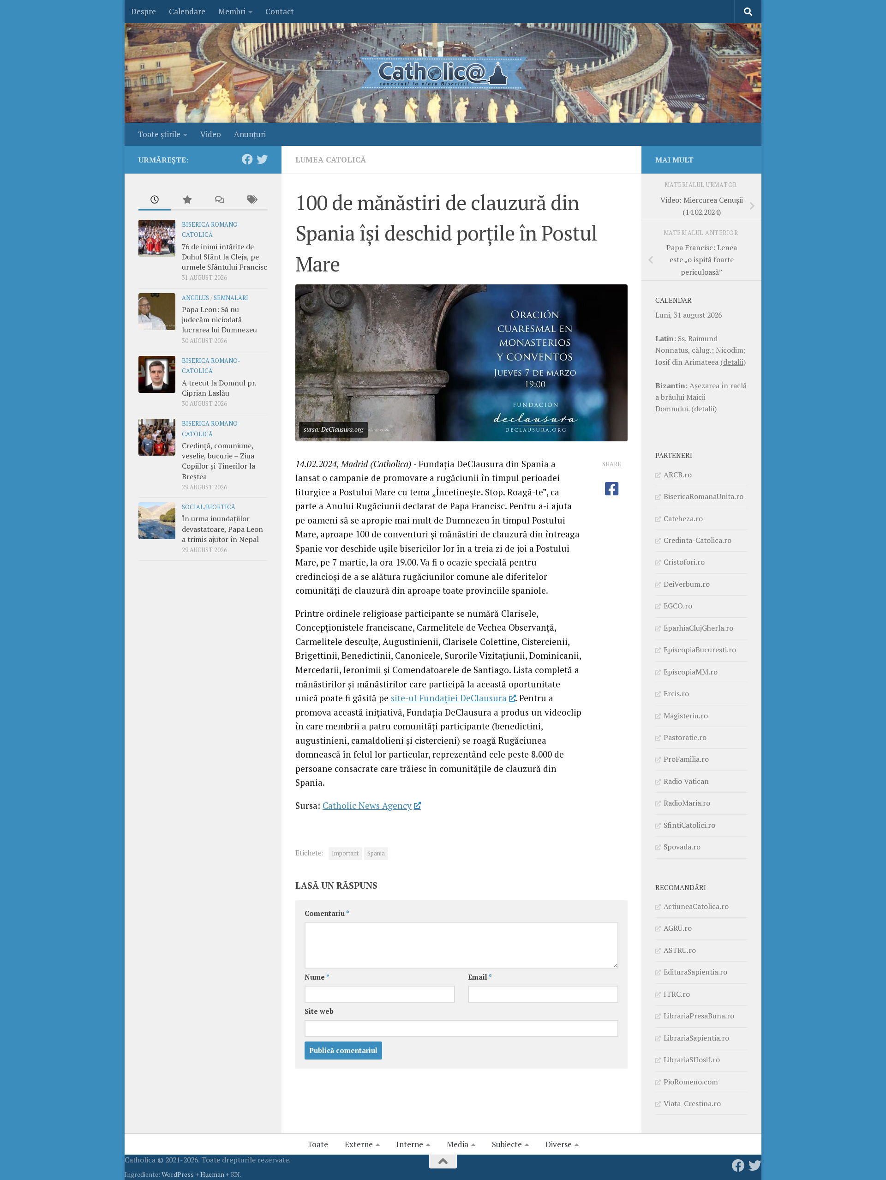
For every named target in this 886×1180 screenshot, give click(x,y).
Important (345, 853)
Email (480, 977)
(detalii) (733, 362)
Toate (317, 1144)
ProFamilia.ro (686, 759)
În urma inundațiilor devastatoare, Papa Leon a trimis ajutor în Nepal (222, 528)
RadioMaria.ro (687, 803)
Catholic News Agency (367, 805)
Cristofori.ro (684, 562)
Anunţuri (250, 134)
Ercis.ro (676, 693)
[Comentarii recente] (219, 200)
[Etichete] (251, 200)
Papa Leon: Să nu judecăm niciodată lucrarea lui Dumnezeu (219, 319)
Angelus (195, 298)
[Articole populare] (187, 200)
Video (210, 134)
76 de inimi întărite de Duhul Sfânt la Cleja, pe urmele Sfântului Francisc (224, 256)
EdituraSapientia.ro (695, 972)
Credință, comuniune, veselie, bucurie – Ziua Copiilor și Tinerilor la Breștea (218, 461)
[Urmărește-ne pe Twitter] (262, 159)
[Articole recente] (154, 200)
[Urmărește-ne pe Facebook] (247, 159)
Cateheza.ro (683, 518)
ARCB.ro (678, 475)
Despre (143, 11)
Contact (279, 11)
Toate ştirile (159, 134)
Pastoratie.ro (685, 737)
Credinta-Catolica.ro (697, 540)
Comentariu (327, 913)
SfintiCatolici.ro (689, 825)
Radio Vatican (686, 781)
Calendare (187, 11)
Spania (376, 853)
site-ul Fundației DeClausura (449, 698)
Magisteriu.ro (686, 715)
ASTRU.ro (680, 950)
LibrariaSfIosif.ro (692, 1059)
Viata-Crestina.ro (692, 1103)
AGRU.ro (678, 928)
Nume (317, 977)
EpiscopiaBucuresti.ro (700, 649)
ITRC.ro (677, 994)
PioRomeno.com (691, 1082)
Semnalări (231, 298)
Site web (319, 1011)
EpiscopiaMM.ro (691, 672)
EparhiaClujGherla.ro (698, 628)
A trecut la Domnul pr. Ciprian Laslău (219, 388)
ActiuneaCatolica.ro (696, 906)
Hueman (212, 1174)
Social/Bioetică (208, 507)
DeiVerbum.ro (687, 584)
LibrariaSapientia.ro (696, 1038)
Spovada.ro (682, 847)
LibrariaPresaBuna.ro (699, 1016)
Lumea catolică (330, 159)
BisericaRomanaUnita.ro (703, 496)
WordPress (178, 1174)
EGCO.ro (678, 606)
